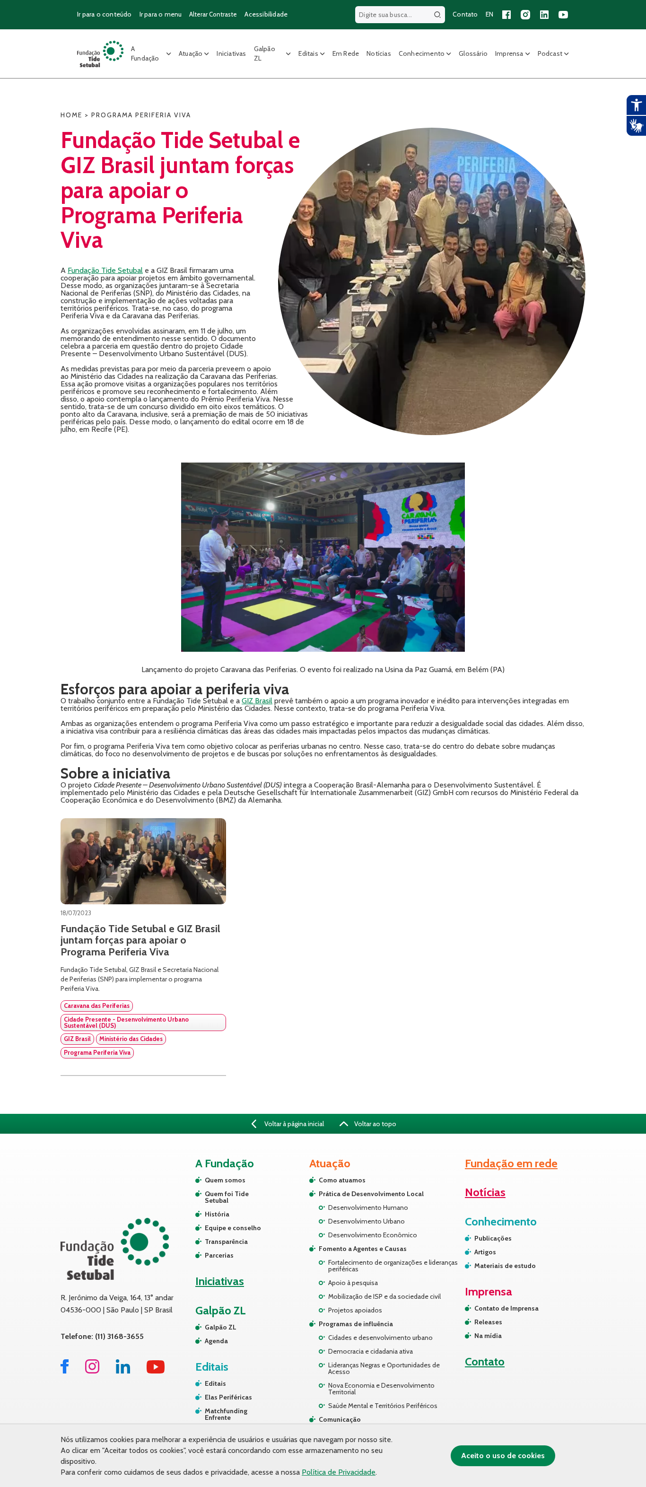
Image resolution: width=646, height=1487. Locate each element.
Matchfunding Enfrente (226, 1414)
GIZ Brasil (257, 700)
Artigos (485, 1252)
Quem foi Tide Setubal (227, 1197)
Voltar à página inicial (293, 1123)
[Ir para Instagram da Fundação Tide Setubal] (92, 1370)
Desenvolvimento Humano (368, 1207)
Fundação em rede (511, 1163)
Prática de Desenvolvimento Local (371, 1193)
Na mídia (488, 1335)
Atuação (190, 53)
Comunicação (340, 1419)
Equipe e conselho (233, 1228)
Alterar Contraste (213, 14)
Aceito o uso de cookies (503, 1455)
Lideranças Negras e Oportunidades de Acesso (384, 1368)
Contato (465, 14)
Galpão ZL (264, 53)
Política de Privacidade (338, 1472)
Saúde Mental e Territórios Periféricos (382, 1405)
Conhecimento (422, 53)
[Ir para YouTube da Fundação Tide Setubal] (156, 1370)
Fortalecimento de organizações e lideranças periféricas (393, 1265)
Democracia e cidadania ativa (370, 1351)
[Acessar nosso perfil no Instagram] (525, 14)
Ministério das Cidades (131, 1038)
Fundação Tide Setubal (105, 270)
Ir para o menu (161, 14)
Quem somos (225, 1180)
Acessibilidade (266, 14)
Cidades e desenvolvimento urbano (380, 1337)
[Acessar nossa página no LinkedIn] (544, 14)
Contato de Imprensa (506, 1308)
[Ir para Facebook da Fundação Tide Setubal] (65, 1370)
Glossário (473, 53)
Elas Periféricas (228, 1397)
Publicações (493, 1238)
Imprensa (509, 53)
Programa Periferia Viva (97, 1052)
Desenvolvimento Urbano (366, 1221)
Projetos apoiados (355, 1310)
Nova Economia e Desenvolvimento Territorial (381, 1388)
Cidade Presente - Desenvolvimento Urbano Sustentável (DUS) (126, 1022)
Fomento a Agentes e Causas (363, 1248)
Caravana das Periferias (97, 1005)
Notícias (379, 53)
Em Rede (345, 53)
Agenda (216, 1341)
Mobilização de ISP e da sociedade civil (384, 1296)
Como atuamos (342, 1180)
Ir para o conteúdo (104, 14)
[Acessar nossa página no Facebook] (506, 14)
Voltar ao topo (374, 1123)
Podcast (550, 53)
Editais (308, 53)
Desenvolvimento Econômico (372, 1235)
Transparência (226, 1241)
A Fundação (145, 53)
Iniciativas (231, 53)
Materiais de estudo (505, 1265)
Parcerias (219, 1255)
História (217, 1214)
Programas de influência (356, 1324)
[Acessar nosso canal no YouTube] (563, 14)
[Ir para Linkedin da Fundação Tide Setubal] (123, 1370)
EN (489, 14)
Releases (488, 1322)
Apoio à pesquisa (353, 1282)
